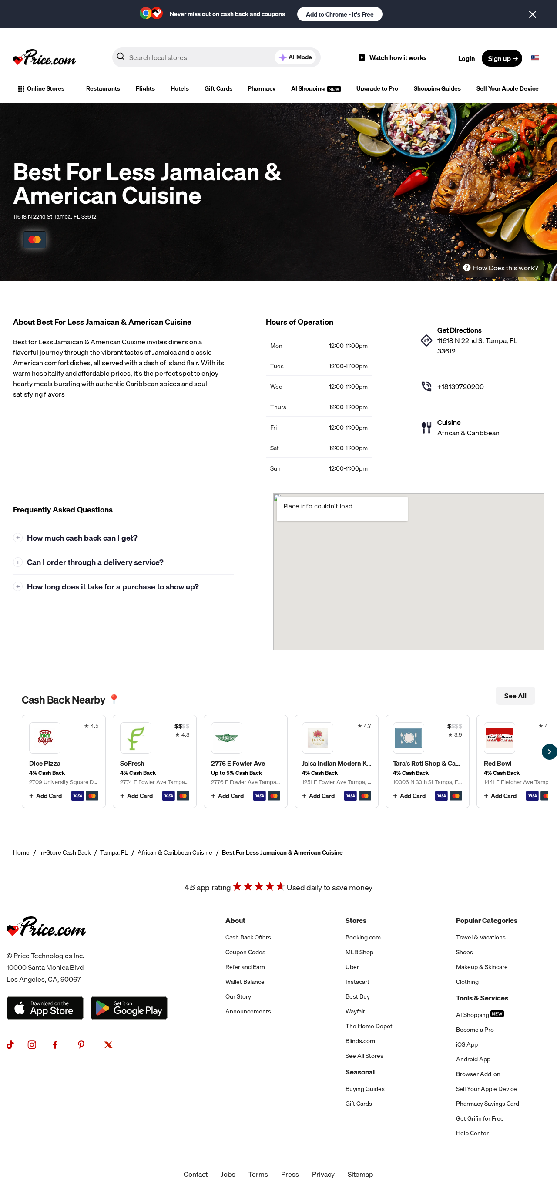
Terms (258, 1174)
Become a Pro (475, 1029)
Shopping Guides (437, 88)
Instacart (357, 981)
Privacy (323, 1174)
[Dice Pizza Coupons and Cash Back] (63, 761)
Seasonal (360, 1072)
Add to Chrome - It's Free (340, 14)
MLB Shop (359, 952)
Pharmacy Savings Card (487, 1103)
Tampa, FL (114, 852)
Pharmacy (261, 88)
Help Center (472, 1133)
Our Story (238, 996)
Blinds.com (360, 1041)
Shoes (464, 952)
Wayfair (355, 1011)
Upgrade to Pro (377, 88)
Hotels (180, 88)
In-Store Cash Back (65, 852)
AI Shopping (308, 88)
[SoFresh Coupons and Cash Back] (154, 761)
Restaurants (103, 88)
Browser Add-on (478, 1074)
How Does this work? (505, 267)
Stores (356, 920)
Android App (473, 1059)
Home (21, 852)
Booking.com (363, 937)
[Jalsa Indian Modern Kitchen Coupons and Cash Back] (336, 761)
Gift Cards (218, 88)
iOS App (467, 1044)
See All (515, 695)
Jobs (228, 1174)
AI (300, 57)
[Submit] (120, 58)
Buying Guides (365, 1089)
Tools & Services (482, 998)
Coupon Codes (245, 952)
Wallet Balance (245, 981)
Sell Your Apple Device (507, 88)
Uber (352, 967)
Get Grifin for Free (480, 1118)
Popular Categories (486, 920)
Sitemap (360, 1174)
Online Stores (45, 88)
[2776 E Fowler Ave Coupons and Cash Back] (245, 761)
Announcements (248, 1011)
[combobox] (216, 57)
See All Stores (364, 1055)
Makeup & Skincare (482, 967)
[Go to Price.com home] (44, 58)
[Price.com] (46, 944)
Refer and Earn (245, 967)
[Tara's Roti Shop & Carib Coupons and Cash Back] (427, 761)
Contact (196, 1174)
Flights (145, 88)
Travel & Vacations (481, 937)
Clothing (467, 981)
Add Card (49, 796)
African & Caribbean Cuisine (175, 852)
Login (466, 58)
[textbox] (535, 58)
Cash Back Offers (248, 937)
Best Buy (358, 996)
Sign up (499, 58)
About (235, 920)
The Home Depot (369, 1026)
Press (290, 1174)
